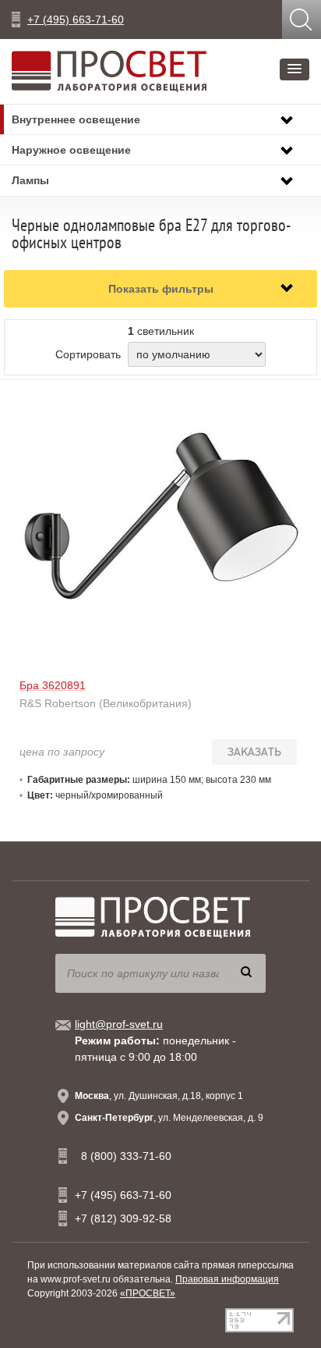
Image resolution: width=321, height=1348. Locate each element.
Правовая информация (227, 1279)
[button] (294, 69)
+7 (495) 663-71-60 (75, 19)
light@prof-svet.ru (119, 1024)
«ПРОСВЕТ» (147, 1293)
